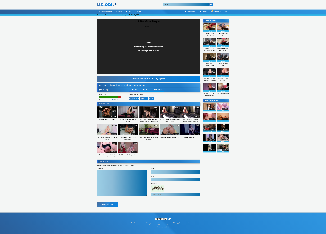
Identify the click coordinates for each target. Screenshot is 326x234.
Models (139, 11)
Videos (120, 11)
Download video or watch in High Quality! (149, 79)
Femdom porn (135, 98)
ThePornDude (217, 11)
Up (107, 4)
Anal (152, 98)
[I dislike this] (107, 90)
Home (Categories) (106, 11)
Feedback (204, 11)
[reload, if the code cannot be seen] (157, 191)
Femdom (144, 98)
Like (102, 90)
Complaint (158, 89)
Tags (129, 11)
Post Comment (107, 204)
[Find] (211, 4)
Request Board (191, 11)
